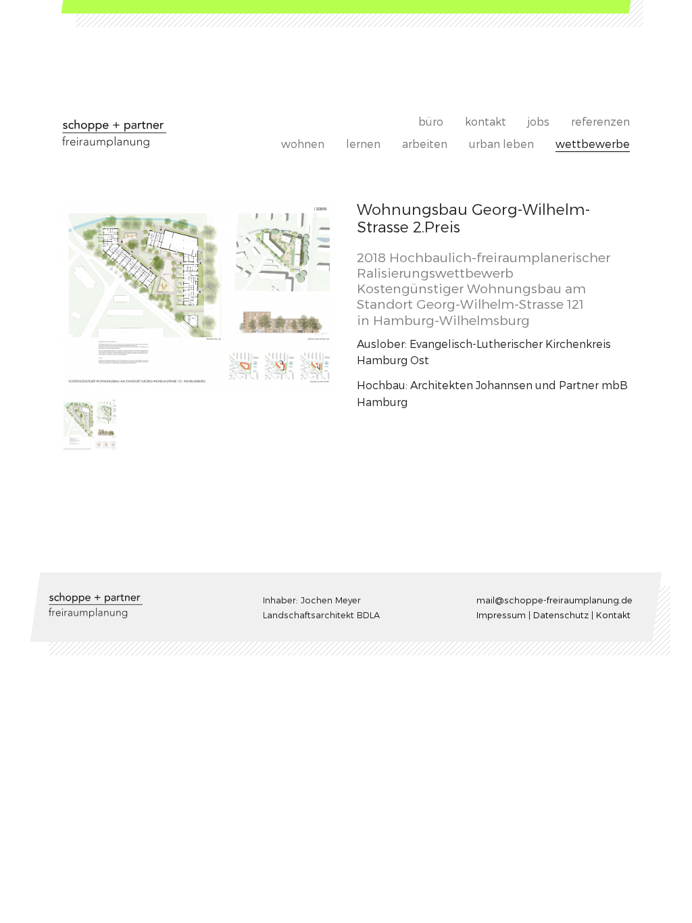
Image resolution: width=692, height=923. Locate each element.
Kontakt (485, 121)
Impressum (501, 614)
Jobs (538, 121)
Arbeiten (424, 143)
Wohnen (302, 143)
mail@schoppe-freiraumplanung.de (554, 600)
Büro (430, 121)
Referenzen (600, 121)
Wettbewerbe (592, 143)
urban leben (501, 143)
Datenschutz (561, 614)
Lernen (363, 143)
